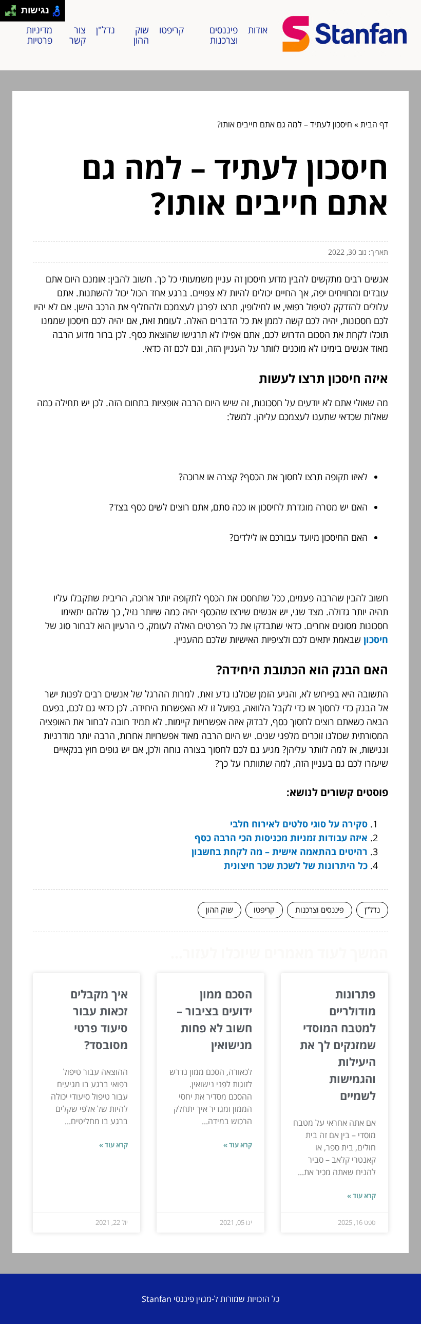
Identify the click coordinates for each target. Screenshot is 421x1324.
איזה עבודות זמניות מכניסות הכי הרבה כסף (281, 837)
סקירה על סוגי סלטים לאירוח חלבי (299, 824)
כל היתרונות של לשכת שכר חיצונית (296, 865)
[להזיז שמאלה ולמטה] (8, 13)
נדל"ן (105, 30)
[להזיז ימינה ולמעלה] (13, 8)
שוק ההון (141, 35)
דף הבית (374, 124)
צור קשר (77, 35)
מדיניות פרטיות (39, 35)
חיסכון (375, 639)
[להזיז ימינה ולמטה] (13, 13)
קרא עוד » (361, 1195)
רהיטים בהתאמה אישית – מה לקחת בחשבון (280, 851)
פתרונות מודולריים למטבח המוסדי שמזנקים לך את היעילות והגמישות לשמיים (338, 1044)
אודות (257, 30)
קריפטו (171, 30)
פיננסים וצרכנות (223, 35)
